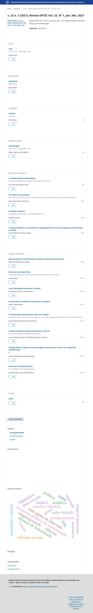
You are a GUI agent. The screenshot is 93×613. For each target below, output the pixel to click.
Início (9, 9)
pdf (13, 59)
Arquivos (17, 9)
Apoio (11, 399)
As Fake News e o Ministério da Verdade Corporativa (29, 301)
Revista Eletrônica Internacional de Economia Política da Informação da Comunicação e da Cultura (47, 2)
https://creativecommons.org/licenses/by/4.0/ (40, 586)
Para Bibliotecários (13, 569)
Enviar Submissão (15, 419)
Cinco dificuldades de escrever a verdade (24, 288)
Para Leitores (11, 566)
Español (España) (16, 436)
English (13, 439)
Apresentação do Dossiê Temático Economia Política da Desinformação (36, 259)
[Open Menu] (7, 2)
